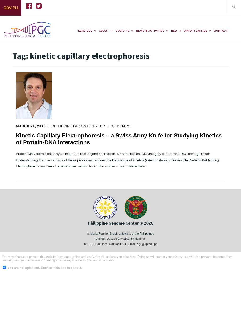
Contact (221, 30)
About (104, 30)
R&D (174, 30)
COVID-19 (122, 30)
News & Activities (150, 30)
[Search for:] (234, 7)
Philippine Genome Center (78, 126)
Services (85, 30)
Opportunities (195, 30)
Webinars (120, 126)
